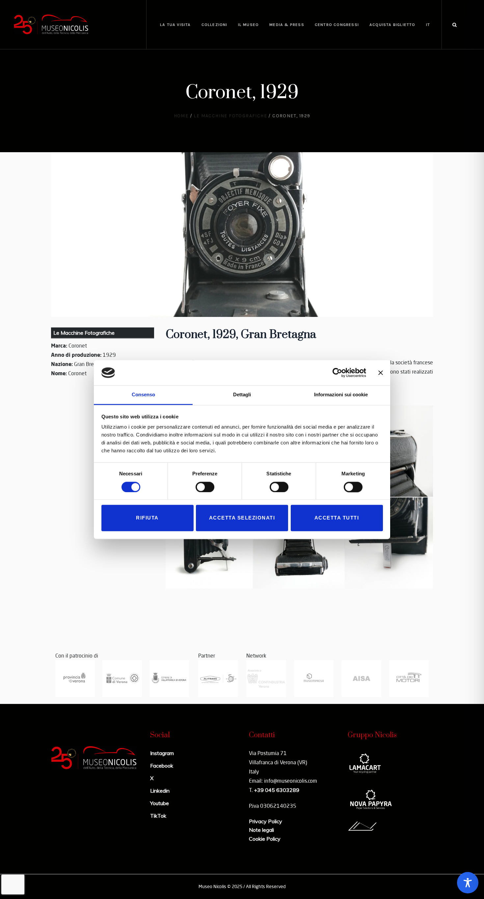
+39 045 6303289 (276, 790)
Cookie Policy (265, 838)
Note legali (261, 830)
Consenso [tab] (143, 395)
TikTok (158, 815)
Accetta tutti (336, 518)
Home (181, 116)
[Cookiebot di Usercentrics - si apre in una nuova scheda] (337, 373)
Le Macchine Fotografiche (230, 116)
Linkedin (160, 790)
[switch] (205, 487)
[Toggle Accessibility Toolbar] (467, 882)
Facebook (161, 765)
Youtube (159, 803)
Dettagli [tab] (242, 395)
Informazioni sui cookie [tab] (341, 395)
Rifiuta (147, 518)
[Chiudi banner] (380, 372)
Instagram (162, 753)
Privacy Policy (265, 821)
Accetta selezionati (242, 518)
